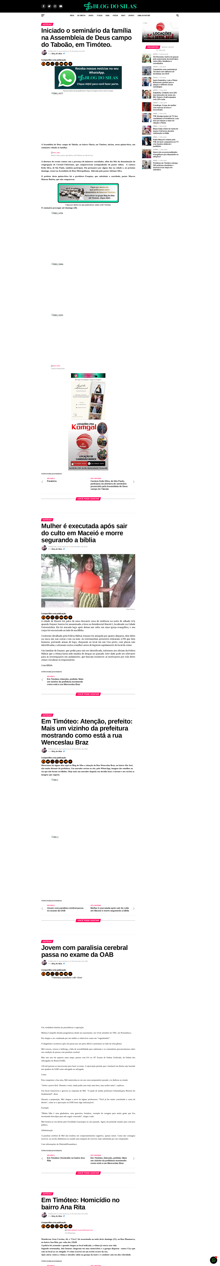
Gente (123, 15)
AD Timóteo (81, 15)
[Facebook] (43, 64)
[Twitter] (48, 64)
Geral (108, 15)
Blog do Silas (57, 54)
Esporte (131, 15)
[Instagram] (57, 64)
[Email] (61, 64)
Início (72, 15)
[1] (213, 1261)
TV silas (99, 15)
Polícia (115, 15)
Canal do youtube (144, 15)
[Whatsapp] (52, 64)
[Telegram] (66, 64)
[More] (70, 64)
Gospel (91, 15)
